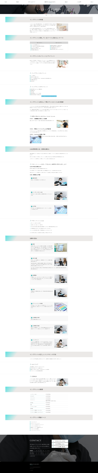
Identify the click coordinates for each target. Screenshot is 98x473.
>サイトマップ (32, 468)
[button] (49, 96)
